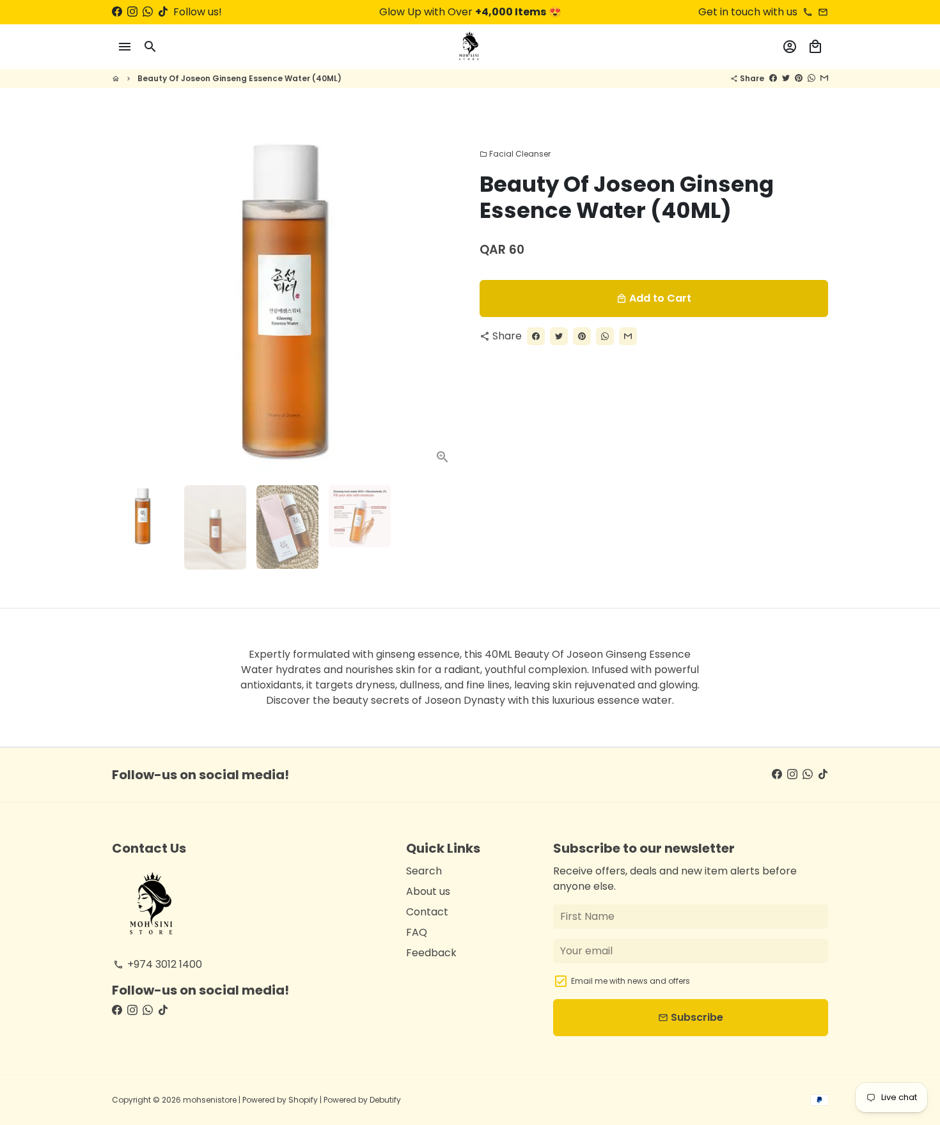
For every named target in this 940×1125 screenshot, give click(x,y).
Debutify (385, 1099)
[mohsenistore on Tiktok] (163, 11)
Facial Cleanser (515, 153)
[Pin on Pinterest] (799, 78)
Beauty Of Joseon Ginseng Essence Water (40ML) (239, 78)
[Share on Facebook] (773, 78)
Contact (427, 911)
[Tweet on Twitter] (786, 78)
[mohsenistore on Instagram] (132, 11)
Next (443, 301)
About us (428, 891)
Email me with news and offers (630, 980)
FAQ (416, 932)
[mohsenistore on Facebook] (117, 11)
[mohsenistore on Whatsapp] (148, 11)
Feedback (431, 952)
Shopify (303, 1099)
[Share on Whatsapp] (811, 78)
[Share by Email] (824, 78)
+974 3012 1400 (157, 964)
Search (424, 871)
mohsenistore (210, 1099)
